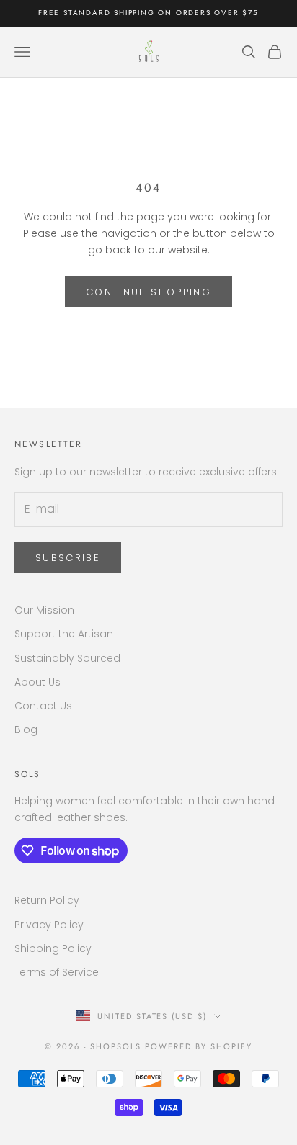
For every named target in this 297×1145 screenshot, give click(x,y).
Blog (25, 729)
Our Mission (44, 610)
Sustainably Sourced (67, 658)
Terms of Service (56, 972)
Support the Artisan (63, 634)
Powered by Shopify (198, 1046)
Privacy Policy (49, 924)
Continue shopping (148, 292)
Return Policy (46, 900)
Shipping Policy (53, 948)
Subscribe (67, 558)
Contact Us (43, 706)
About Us (37, 682)
